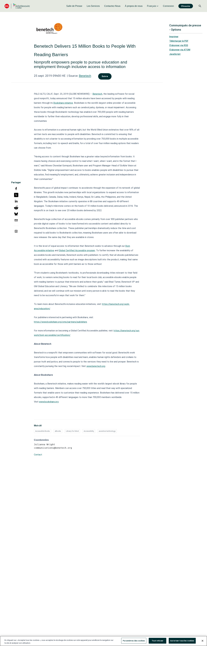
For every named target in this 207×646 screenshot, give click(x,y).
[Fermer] (202, 641)
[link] (74, 6)
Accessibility (89, 431)
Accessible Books (42, 431)
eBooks (58, 431)
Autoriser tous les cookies (182, 641)
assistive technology (107, 431)
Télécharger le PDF (178, 41)
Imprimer (173, 36)
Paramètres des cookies (134, 641)
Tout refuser (157, 641)
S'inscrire (185, 6)
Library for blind (72, 431)
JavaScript (175, 54)
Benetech (85, 75)
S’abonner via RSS (178, 45)
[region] (103, 641)
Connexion (168, 6)
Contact (38, 454)
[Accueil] (17, 6)
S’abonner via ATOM (179, 49)
